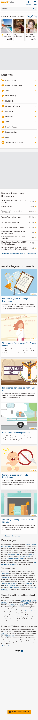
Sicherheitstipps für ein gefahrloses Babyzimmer (17, 476)
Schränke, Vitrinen (25, 556)
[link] (6, 30)
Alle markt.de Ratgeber (12, 536)
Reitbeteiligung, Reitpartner (9, 583)
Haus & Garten (10, 80)
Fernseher (21, 605)
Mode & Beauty (10, 96)
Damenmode (28, 611)
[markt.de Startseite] (7, 2)
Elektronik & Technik (12, 106)
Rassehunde (5, 573)
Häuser (28, 544)
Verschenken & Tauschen (14, 142)
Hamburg (6, 564)
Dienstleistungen (11, 127)
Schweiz (4, 633)
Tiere (7, 91)
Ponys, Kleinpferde (10, 585)
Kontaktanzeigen (11, 132)
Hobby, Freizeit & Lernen (13, 85)
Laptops (12, 605)
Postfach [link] (29, 4)
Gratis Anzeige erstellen (20, 712)
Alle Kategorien (6, 646)
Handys (26, 602)
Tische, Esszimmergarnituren (15, 558)
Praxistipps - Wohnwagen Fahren (16, 432)
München (13, 564)
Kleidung (31, 554)
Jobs (7, 122)
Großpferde (29, 583)
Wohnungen (8, 546)
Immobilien (9, 117)
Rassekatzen (5, 577)
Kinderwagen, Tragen (14, 554)
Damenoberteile (26, 600)
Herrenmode (5, 613)
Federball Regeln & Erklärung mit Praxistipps (16, 299)
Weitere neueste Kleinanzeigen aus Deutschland (19, 254)
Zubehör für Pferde (13, 587)
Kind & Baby (9, 101)
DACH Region (10, 636)
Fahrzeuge (9, 111)
